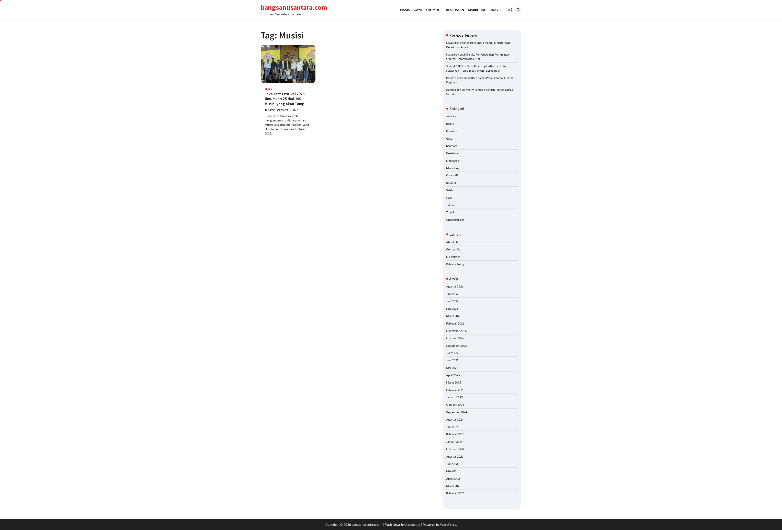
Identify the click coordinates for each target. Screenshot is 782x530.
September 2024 (456, 412)
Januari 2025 (454, 397)
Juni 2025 (452, 360)
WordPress (448, 524)
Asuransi (451, 116)
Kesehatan (455, 10)
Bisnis (405, 10)
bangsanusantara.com (294, 7)
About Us (452, 242)
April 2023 (453, 478)
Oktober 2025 (455, 338)
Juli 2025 (452, 353)
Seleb (268, 88)
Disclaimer (453, 256)
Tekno (450, 205)
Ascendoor (413, 524)
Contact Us (453, 249)
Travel (496, 10)
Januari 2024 (454, 441)
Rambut (451, 183)
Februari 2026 (455, 323)
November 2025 (456, 330)
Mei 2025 (452, 367)
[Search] (518, 10)
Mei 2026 (452, 308)
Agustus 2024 (454, 419)
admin (271, 109)
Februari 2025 (455, 390)
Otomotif (434, 10)
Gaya (418, 10)
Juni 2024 (452, 426)
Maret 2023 (453, 486)
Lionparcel (453, 160)
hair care (451, 146)
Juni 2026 (452, 301)
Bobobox (452, 131)
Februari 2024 (455, 434)
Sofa (449, 197)
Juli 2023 (452, 464)
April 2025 (453, 375)
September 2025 (456, 345)
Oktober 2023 (455, 449)
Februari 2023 (455, 493)
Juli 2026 (452, 293)
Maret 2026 (453, 316)
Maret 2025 (453, 382)
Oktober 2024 (455, 404)
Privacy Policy (455, 264)
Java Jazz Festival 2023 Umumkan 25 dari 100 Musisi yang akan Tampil (285, 98)
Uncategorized (455, 219)
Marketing (477, 10)
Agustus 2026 (454, 286)
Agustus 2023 (454, 456)
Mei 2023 (452, 471)
